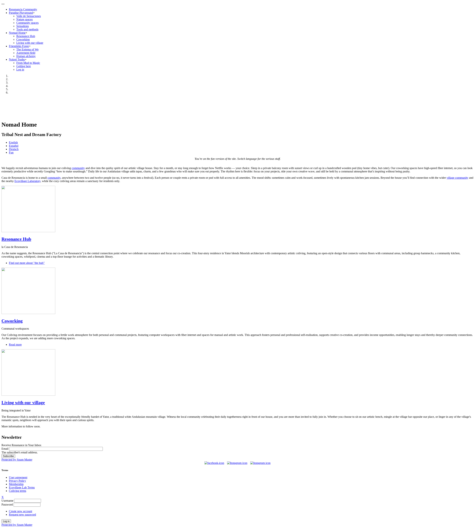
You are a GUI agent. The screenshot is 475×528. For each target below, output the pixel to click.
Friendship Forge (19, 46)
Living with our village (29, 42)
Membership (16, 484)
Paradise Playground (21, 12)
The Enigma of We (27, 49)
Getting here (23, 66)
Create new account (20, 511)
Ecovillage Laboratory (27, 181)
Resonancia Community (23, 9)
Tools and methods (27, 29)
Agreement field (25, 52)
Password (7, 504)
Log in (20, 69)
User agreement (18, 477)
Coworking (23, 39)
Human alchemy (26, 56)
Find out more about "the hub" (27, 262)
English (13, 142)
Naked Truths (17, 59)
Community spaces (27, 22)
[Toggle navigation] (2, 4)
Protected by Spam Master (16, 459)
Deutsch (14, 149)
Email (4, 448)
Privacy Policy (17, 480)
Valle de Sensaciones (28, 16)
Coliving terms (17, 490)
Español (13, 145)
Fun (11, 152)
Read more (15, 344)
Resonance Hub (25, 36)
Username (7, 500)
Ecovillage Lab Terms (22, 487)
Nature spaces (24, 19)
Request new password (22, 514)
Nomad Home (17, 32)
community (78, 168)
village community (457, 177)
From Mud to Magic (28, 62)
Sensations (22, 26)
